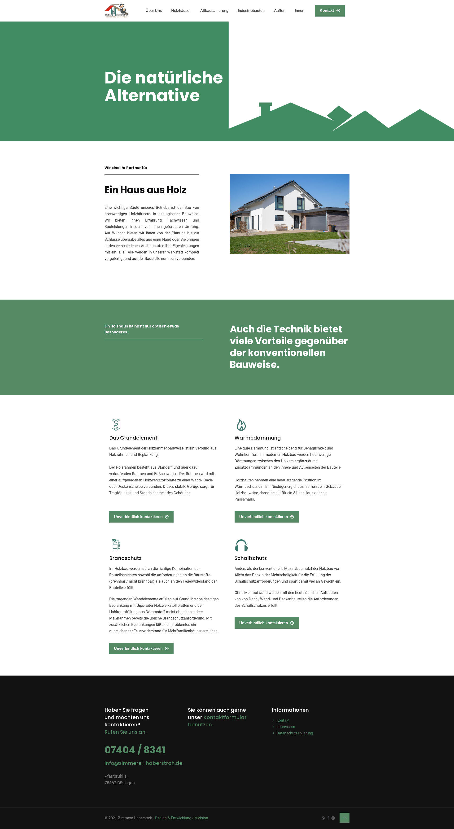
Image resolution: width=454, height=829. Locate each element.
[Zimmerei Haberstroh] (116, 10)
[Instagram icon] (333, 818)
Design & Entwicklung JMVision (181, 818)
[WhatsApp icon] (323, 818)
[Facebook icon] (328, 818)
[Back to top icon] (344, 818)
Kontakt (327, 11)
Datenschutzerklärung (294, 733)
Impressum (285, 726)
